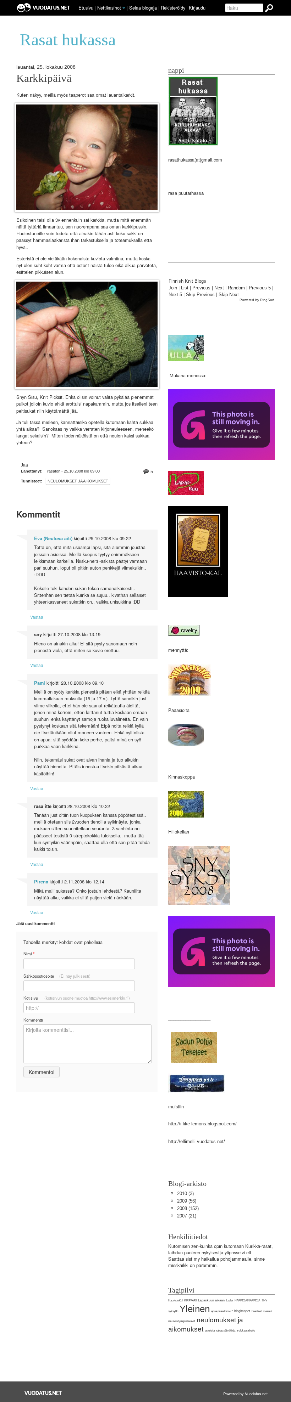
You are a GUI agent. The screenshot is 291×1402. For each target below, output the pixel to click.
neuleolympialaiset (181, 1321)
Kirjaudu (197, 7)
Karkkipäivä (44, 78)
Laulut (229, 1300)
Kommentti (33, 1020)
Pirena (41, 881)
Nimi (28, 954)
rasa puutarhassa (186, 193)
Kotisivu (76, 998)
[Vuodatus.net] (43, 1393)
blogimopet (242, 1311)
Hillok (174, 832)
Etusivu (85, 7)
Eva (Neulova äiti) (53, 538)
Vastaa (36, 617)
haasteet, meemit (262, 1311)
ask (181, 777)
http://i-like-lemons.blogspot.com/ (202, 1123)
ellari (184, 832)
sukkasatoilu (246, 1330)
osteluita (210, 1330)
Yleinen (195, 1309)
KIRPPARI (190, 1300)
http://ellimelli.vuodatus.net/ (196, 1141)
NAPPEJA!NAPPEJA (247, 1300)
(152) (188, 1208)
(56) (186, 1201)
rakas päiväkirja (225, 1330)
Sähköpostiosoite (56, 976)
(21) (186, 1216)
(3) (185, 1193)
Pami (39, 683)
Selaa (143, 7)
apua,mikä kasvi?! (222, 1311)
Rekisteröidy (173, 7)
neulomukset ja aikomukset (78, 481)
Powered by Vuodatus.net (245, 1393)
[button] (123, 8)
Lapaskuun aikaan (211, 1300)
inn (174, 777)
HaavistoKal (175, 1300)
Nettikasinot (109, 7)
